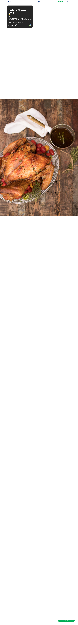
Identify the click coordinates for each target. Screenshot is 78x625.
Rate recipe (13, 25)
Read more (37, 620)
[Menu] (8, 1)
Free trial (60, 1)
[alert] (39, 622)
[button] (21, 622)
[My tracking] (64, 1)
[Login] (70, 1)
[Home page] (39, 1)
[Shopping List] (67, 1)
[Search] (11, 1)
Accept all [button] (66, 620)
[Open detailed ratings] (22, 15)
